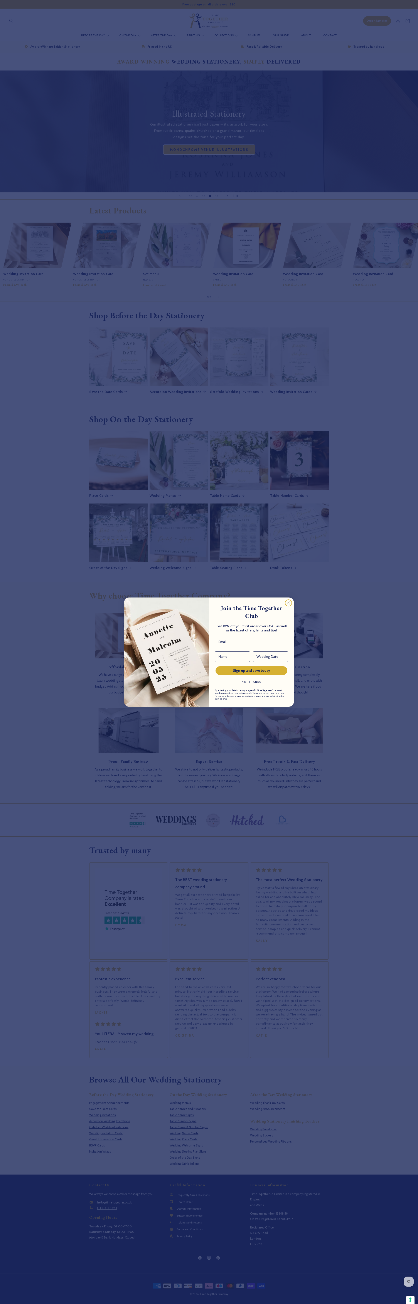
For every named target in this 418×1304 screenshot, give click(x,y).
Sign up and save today (251, 670)
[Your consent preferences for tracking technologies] (410, 1300)
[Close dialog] (288, 603)
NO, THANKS (251, 681)
